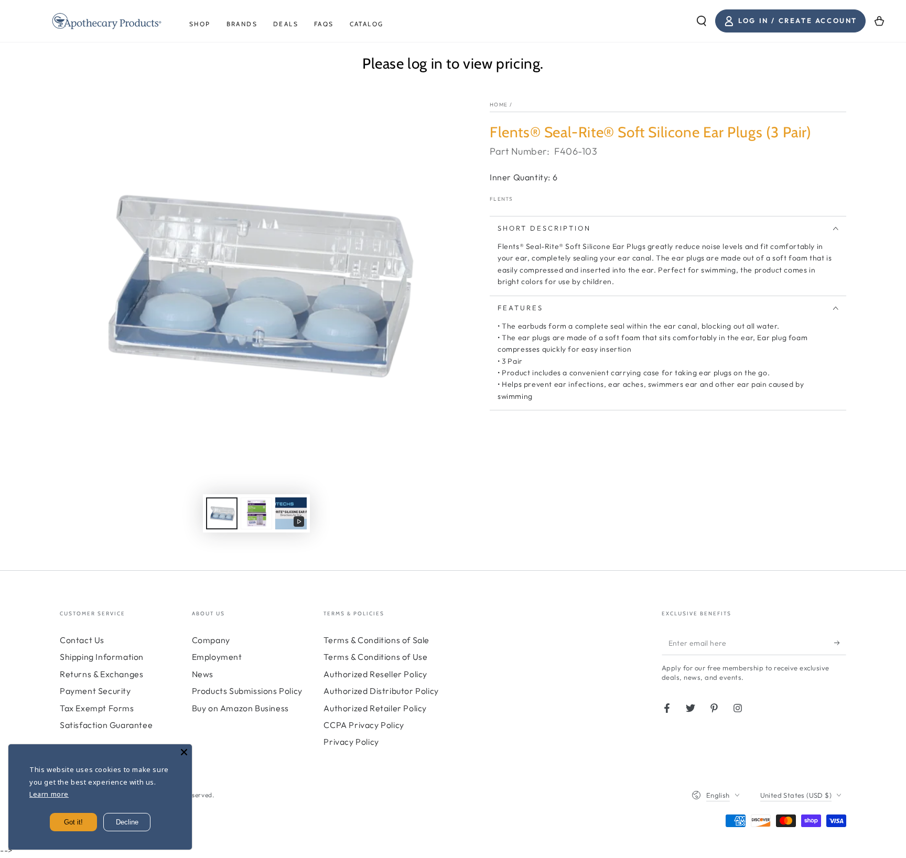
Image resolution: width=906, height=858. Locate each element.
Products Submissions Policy (247, 691)
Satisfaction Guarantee (106, 725)
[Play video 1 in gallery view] (291, 513)
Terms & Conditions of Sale (376, 640)
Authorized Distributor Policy (380, 691)
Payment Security (95, 691)
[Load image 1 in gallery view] (222, 513)
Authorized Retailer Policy (375, 708)
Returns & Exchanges (101, 674)
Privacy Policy (351, 741)
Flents (501, 199)
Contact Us (82, 640)
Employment (217, 656)
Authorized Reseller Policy (375, 674)
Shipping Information (102, 656)
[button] (701, 20)
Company (211, 640)
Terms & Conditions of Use (375, 656)
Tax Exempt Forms (97, 708)
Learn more (49, 794)
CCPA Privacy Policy (363, 725)
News (202, 674)
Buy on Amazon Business (240, 708)
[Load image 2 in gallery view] (256, 513)
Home (499, 104)
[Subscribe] (840, 643)
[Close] (184, 752)
